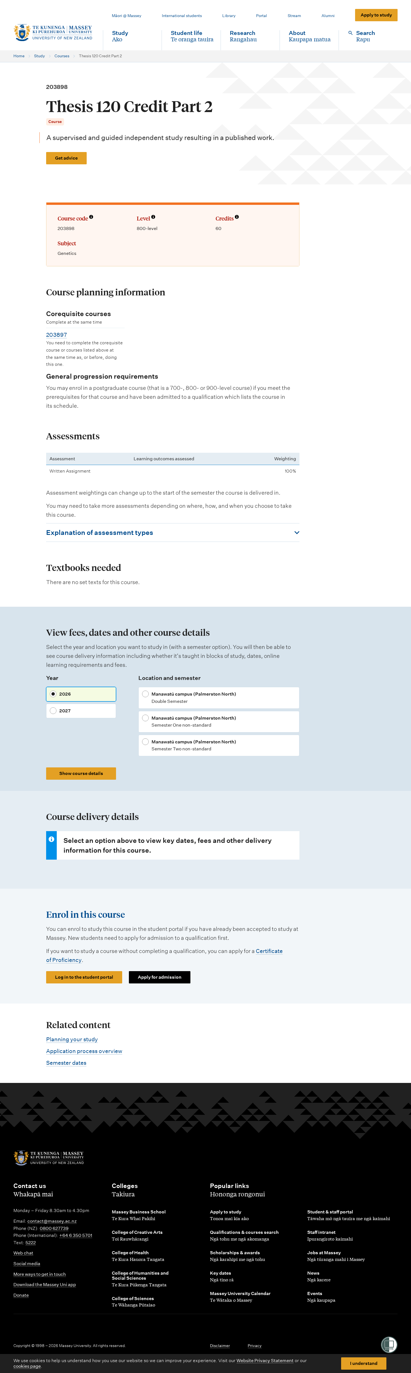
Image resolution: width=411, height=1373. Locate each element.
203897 (56, 334)
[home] (53, 32)
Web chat (23, 1253)
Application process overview (84, 1051)
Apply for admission (159, 977)
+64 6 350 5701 (75, 1235)
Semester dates (66, 1062)
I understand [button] (363, 1363)
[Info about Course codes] (91, 217)
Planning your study (72, 1039)
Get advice (66, 158)
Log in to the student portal (84, 977)
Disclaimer (220, 1345)
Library (229, 15)
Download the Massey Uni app (44, 1284)
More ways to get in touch (39, 1274)
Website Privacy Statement (265, 1360)
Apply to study (376, 15)
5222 (30, 1242)
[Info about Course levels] (153, 217)
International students (182, 15)
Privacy (255, 1345)
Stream (294, 15)
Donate (21, 1295)
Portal (261, 15)
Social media (26, 1263)
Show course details (81, 773)
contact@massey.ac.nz (52, 1221)
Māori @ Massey (126, 15)
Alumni (328, 15)
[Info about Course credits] (237, 217)
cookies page (27, 1366)
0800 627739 (54, 1228)
